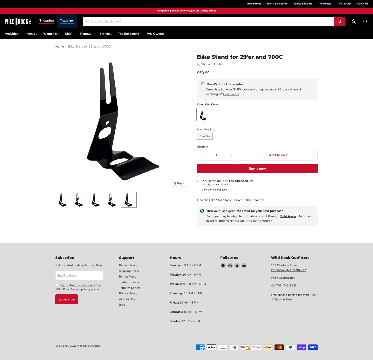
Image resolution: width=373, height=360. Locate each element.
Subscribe (66, 299)
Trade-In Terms (129, 282)
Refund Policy (128, 265)
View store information (214, 189)
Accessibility (127, 299)
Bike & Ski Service (277, 3)
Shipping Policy (129, 271)
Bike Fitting (254, 3)
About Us (362, 3)
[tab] (46, 21)
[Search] (339, 21)
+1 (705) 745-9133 (284, 285)
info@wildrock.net (283, 278)
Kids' (69, 34)
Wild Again (288, 216)
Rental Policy (127, 276)
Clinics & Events (302, 3)
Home (59, 46)
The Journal (344, 3)
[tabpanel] (18, 21)
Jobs (122, 305)
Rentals (86, 34)
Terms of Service (129, 288)
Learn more (231, 94)
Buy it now (257, 168)
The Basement (128, 34)
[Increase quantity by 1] (231, 155)
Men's (31, 34)
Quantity (202, 146)
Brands (105, 34)
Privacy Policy (128, 293)
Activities (12, 34)
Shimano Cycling (212, 64)
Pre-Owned (155, 34)
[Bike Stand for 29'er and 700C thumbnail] (62, 199)
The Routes (324, 3)
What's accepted (260, 221)
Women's (50, 34)
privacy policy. (90, 289)
